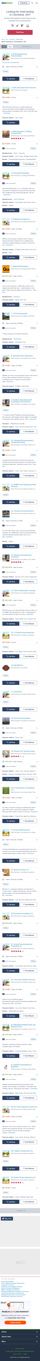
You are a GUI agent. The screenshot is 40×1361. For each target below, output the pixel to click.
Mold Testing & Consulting (19, 58)
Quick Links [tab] (6, 1337)
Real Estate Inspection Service (11, 1296)
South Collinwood (19, 199)
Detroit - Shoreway (19, 153)
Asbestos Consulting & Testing (11, 1286)
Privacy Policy (20, 1348)
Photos (6, 71)
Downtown (17, 297)
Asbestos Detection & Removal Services (15, 1291)
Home (2, 39)
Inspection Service (33, 635)
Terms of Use (17, 1354)
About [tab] (4, 1332)
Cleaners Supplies (33, 982)
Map (10, 47)
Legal (25, 1354)
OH (7, 39)
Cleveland (12, 39)
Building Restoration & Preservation (13, 1295)
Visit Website (29, 79)
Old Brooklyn (17, 339)
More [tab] (4, 1341)
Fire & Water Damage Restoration (13, 1283)
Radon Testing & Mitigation (10, 1288)
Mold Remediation (33, 58)
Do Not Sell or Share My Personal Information (20, 1351)
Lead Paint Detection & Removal (12, 1293)
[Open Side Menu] (37, 3)
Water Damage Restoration (10, 1290)
